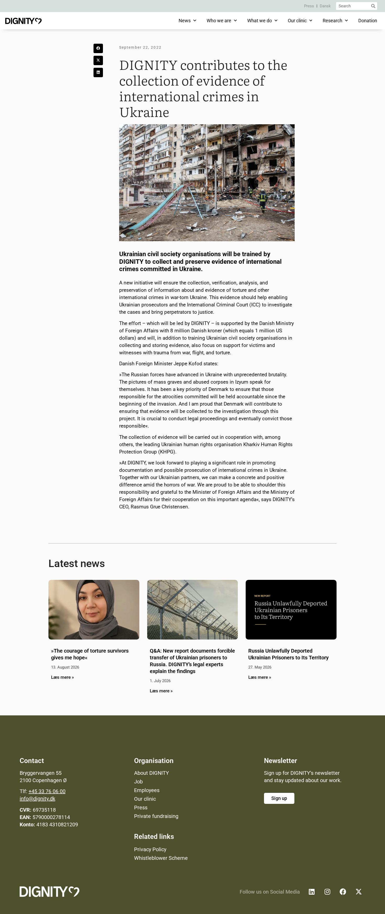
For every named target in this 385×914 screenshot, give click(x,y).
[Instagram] (327, 891)
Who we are (219, 20)
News (185, 20)
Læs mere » (62, 677)
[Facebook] (343, 891)
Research (332, 20)
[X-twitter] (358, 891)
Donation (367, 20)
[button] (98, 48)
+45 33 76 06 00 (47, 791)
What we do (259, 20)
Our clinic (297, 20)
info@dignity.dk (37, 798)
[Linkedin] (311, 891)
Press (309, 6)
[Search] (373, 6)
